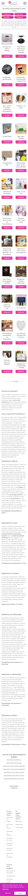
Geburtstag (19, 821)
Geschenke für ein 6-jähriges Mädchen (14, 769)
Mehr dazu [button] (5, 889)
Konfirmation (19, 827)
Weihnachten (19, 824)
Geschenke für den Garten (10, 881)
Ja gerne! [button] (20, 893)
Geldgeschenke (11, 876)
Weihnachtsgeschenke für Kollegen (14, 778)
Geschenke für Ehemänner (14, 763)
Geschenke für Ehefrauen (14, 759)
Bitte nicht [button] (8, 893)
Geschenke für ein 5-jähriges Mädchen (14, 766)
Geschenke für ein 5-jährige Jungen (14, 772)
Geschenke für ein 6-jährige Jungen (14, 775)
